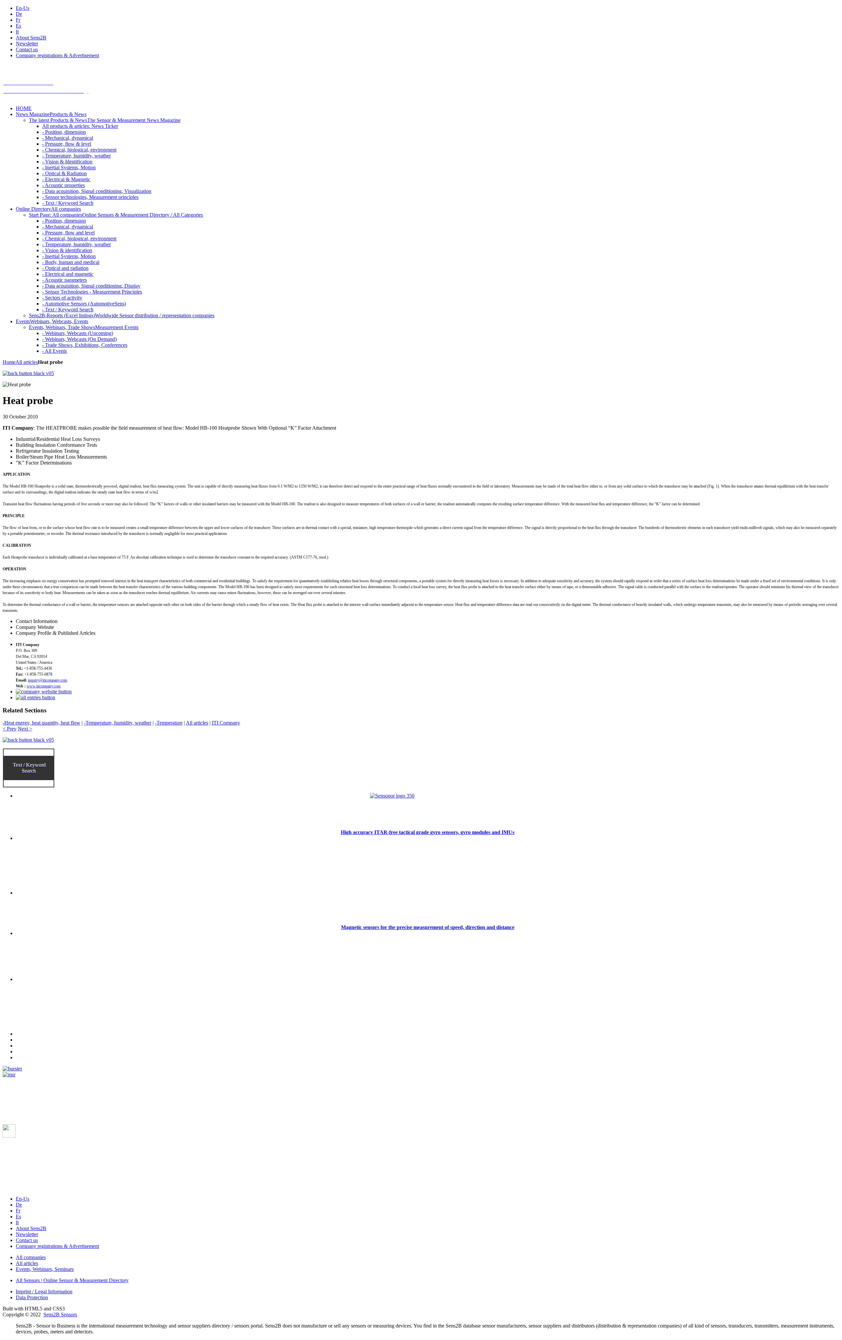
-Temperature (169, 723)
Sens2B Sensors (60, 1314)
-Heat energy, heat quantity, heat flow (41, 723)
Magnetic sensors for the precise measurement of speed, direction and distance (427, 927)
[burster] (12, 1068)
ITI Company (226, 723)
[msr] (9, 1074)
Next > (25, 728)
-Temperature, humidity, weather (117, 723)
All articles (26, 362)
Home (9, 362)
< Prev (9, 728)
